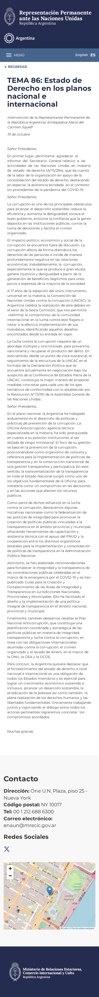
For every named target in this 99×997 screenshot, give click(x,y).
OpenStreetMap (78, 928)
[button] (50, 891)
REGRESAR (17, 67)
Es (92, 55)
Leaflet (65, 928)
